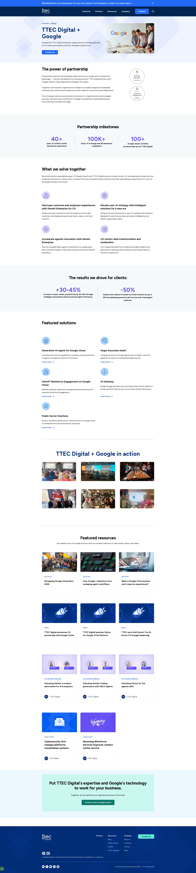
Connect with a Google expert (98, 802)
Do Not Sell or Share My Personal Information (127, 866)
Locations (128, 843)
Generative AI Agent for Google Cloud (63, 350)
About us (127, 839)
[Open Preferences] (2, 869)
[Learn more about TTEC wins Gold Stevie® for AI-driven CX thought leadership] (136, 623)
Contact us (50, 52)
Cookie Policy (99, 857)
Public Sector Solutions (55, 415)
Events (110, 847)
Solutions (86, 11)
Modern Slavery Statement (77, 857)
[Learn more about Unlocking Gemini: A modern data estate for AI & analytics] (59, 678)
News (126, 850)
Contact (141, 11)
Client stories (113, 843)
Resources (112, 11)
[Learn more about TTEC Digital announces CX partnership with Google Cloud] (59, 623)
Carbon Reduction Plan (62, 857)
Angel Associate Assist (113, 350)
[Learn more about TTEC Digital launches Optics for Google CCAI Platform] (97, 623)
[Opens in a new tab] (43, 866)
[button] (86, 11)
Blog (109, 839)
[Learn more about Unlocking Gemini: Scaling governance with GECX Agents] (97, 678)
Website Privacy (90, 857)
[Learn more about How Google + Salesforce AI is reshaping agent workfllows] (97, 572)
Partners (45, 23)
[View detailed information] (46, 11)
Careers (127, 847)
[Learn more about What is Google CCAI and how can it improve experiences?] (136, 572)
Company (126, 11)
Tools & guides (113, 850)
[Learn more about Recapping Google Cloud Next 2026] (59, 572)
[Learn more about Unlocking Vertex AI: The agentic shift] (136, 678)
